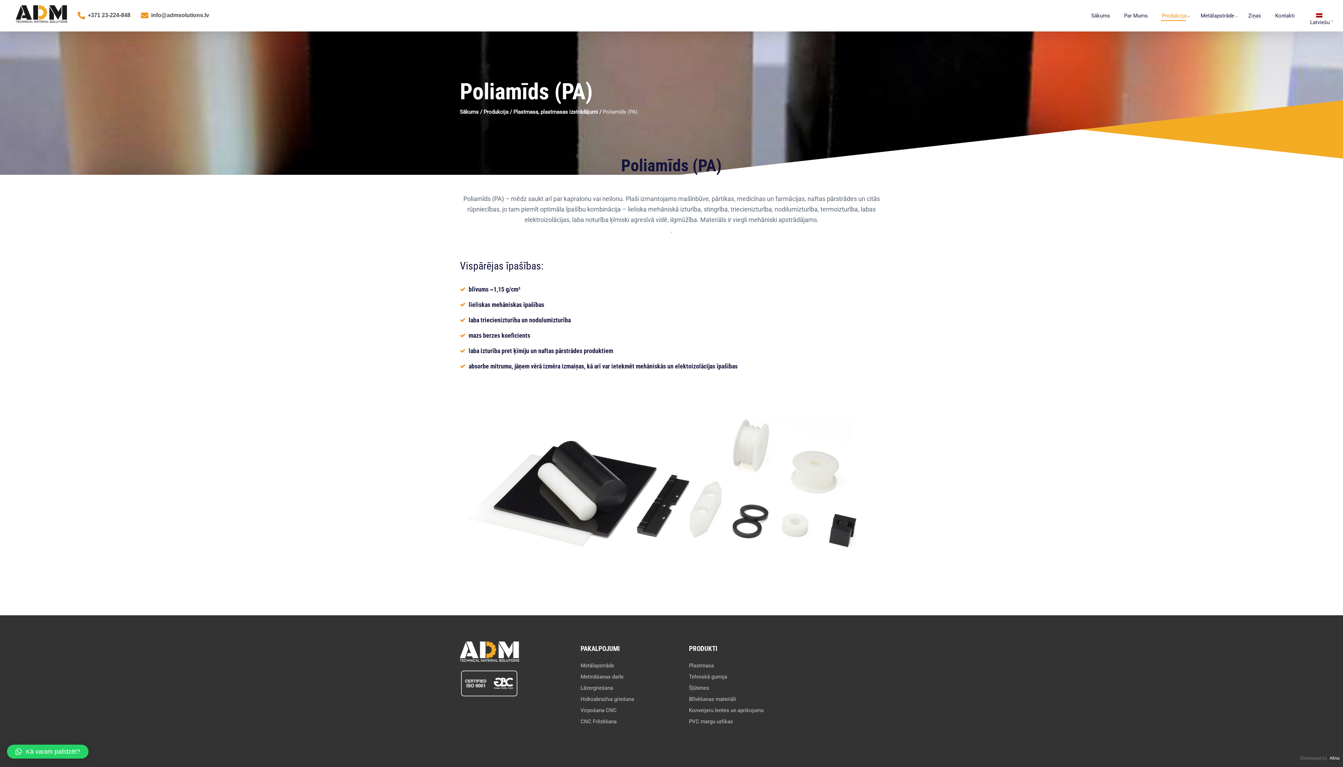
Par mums (1136, 16)
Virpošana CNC (599, 710)
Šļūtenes (699, 688)
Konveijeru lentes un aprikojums (726, 710)
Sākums (1100, 16)
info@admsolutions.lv (180, 15)
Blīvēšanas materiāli (712, 699)
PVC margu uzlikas (711, 721)
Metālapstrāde (1217, 16)
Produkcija (1174, 16)
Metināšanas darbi (602, 677)
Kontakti (1285, 16)
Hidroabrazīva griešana (607, 699)
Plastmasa (701, 665)
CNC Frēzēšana (599, 721)
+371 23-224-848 (109, 15)
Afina (1335, 758)
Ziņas (1254, 16)
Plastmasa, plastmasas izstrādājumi (555, 112)
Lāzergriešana (597, 688)
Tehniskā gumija (708, 677)
